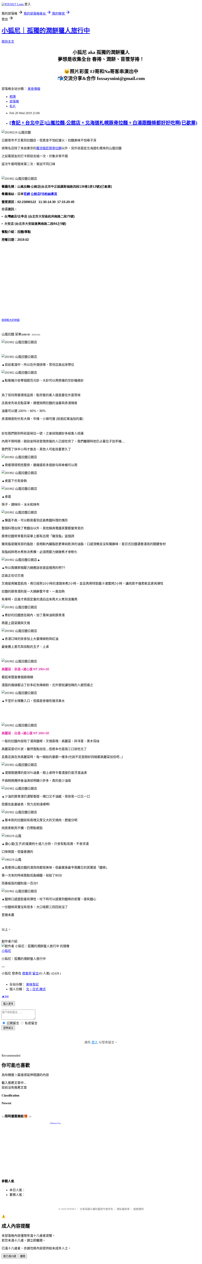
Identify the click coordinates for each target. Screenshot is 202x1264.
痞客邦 (27, 973)
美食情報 (34, 88)
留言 (35, 973)
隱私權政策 (123, 1209)
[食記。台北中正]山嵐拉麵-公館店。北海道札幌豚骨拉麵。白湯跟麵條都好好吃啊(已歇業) (103, 122)
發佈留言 (8, 1027)
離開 (22, 1256)
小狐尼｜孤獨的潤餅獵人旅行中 (46, 30)
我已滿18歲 (9, 1256)
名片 (12, 106)
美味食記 (32, 984)
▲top (5, 996)
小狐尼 (6, 951)
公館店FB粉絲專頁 (44, 194)
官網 (27, 194)
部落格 (14, 101)
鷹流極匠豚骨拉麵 (49, 148)
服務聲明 (138, 1209)
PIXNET (71, 1209)
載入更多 (8, 1003)
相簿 (12, 96)
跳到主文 (8, 41)
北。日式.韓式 (36, 989)
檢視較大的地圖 (11, 320)
